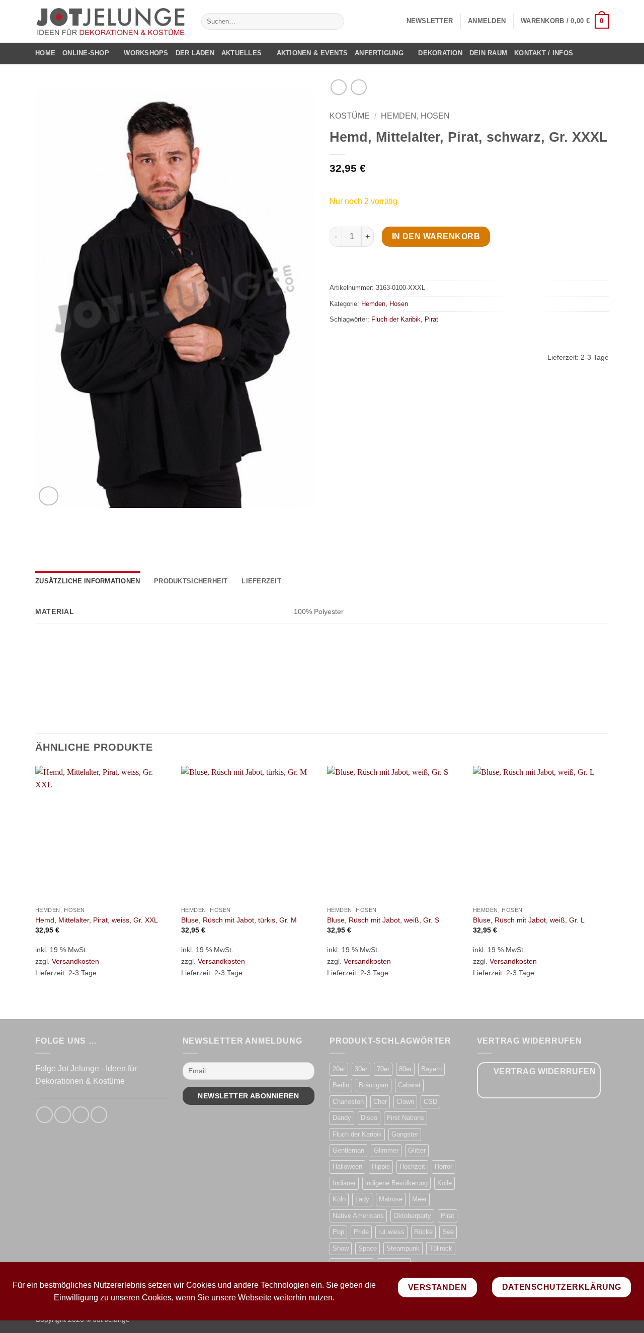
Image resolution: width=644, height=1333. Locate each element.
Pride (361, 1232)
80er (405, 1069)
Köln (339, 1199)
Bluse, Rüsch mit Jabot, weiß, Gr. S (383, 920)
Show (341, 1248)
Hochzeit (412, 1166)
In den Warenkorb (436, 236)
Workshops (146, 53)
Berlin (341, 1085)
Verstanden (437, 1287)
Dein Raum (488, 53)
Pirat (431, 319)
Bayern (431, 1069)
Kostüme (350, 116)
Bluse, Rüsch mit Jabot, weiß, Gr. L (529, 920)
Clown (405, 1101)
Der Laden (195, 53)
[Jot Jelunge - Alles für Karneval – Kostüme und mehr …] (110, 21)
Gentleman (348, 1150)
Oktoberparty (412, 1215)
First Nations (405, 1117)
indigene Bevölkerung (396, 1183)
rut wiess (391, 1232)
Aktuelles (241, 53)
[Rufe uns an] (99, 1114)
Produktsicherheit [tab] (190, 581)
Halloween (347, 1166)
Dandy (342, 1117)
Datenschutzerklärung (561, 1287)
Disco (369, 1117)
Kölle (444, 1183)
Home (45, 53)
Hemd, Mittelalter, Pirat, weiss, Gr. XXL (96, 920)
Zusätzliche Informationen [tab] (87, 581)
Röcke (423, 1232)
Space (367, 1248)
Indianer (344, 1183)
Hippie (381, 1166)
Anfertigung (379, 53)
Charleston (348, 1101)
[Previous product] (358, 87)
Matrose (391, 1199)
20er (339, 1069)
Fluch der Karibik (396, 319)
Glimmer (386, 1150)
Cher (380, 1101)
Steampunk (403, 1248)
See (448, 1232)
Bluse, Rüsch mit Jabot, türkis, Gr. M (239, 920)
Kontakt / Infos (543, 53)
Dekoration (440, 53)
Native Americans (358, 1215)
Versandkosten (75, 961)
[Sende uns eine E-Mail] (80, 1114)
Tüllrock (440, 1248)
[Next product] (338, 87)
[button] (430, 21)
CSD (430, 1101)
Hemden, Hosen (415, 116)
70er (383, 1069)
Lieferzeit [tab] (261, 581)
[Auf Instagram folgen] (62, 1114)
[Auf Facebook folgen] (44, 1114)
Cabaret (409, 1085)
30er (361, 1069)
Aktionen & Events (312, 53)
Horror (443, 1166)
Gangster (404, 1134)
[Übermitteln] (334, 21)
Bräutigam (373, 1085)
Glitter (417, 1150)
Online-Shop (85, 53)
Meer (419, 1199)
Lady (362, 1199)
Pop (338, 1232)
